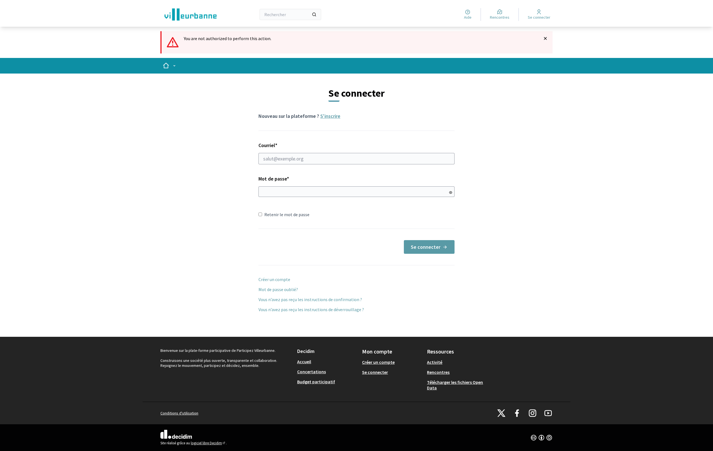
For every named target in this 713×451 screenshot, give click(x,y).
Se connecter (425, 247)
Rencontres (438, 372)
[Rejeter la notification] (545, 38)
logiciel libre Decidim (208, 443)
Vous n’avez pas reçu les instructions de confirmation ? (310, 299)
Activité (434, 362)
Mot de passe (273, 178)
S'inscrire (330, 116)
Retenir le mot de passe (286, 214)
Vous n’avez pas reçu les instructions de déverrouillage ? (311, 309)
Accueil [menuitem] (304, 361)
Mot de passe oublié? (278, 289)
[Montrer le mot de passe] (450, 192)
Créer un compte (274, 279)
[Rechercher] (314, 14)
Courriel (287, 145)
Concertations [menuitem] (311, 371)
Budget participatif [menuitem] (316, 381)
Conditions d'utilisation (179, 413)
